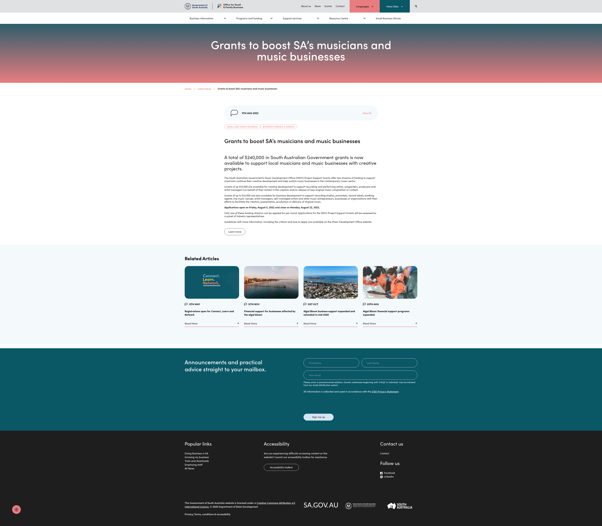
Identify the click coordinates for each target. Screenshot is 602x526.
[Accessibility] (16, 509)
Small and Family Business (242, 126)
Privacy (189, 514)
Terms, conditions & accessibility (212, 514)
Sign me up (318, 417)
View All (367, 113)
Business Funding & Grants (278, 126)
